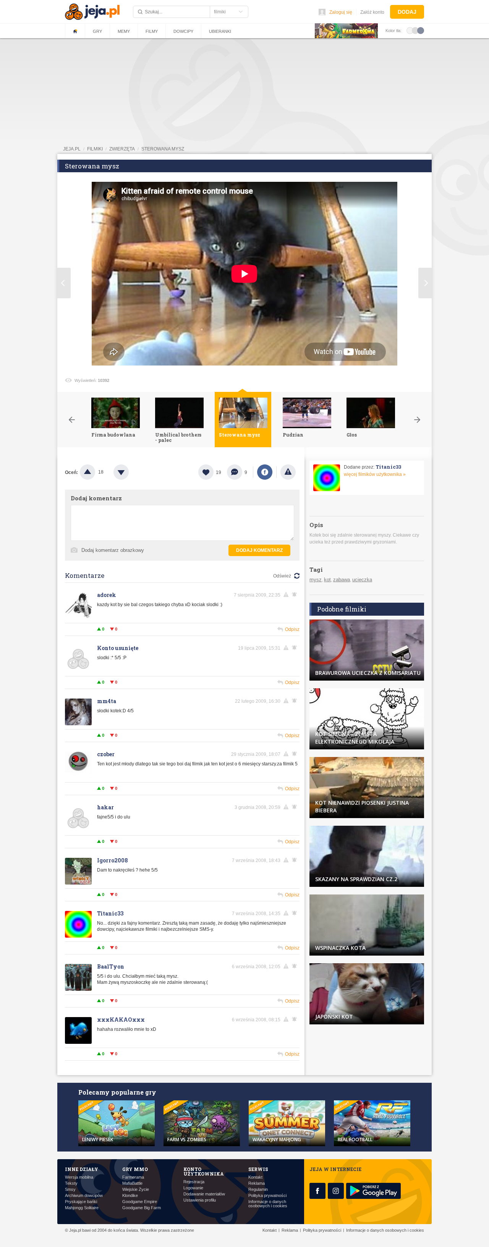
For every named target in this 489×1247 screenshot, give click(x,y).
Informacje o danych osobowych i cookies (267, 1204)
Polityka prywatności (267, 1196)
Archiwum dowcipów (84, 1196)
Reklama (256, 1183)
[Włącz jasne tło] (409, 30)
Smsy (70, 1189)
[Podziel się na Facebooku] (264, 472)
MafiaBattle (132, 1183)
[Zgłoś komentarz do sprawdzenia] (287, 594)
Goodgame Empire (139, 1202)
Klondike (130, 1196)
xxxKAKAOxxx (121, 1019)
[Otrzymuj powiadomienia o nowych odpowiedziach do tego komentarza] (296, 594)
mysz (315, 579)
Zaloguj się (340, 12)
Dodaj (407, 12)
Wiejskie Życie (135, 1189)
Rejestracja (193, 1182)
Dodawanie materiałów (204, 1194)
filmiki (95, 149)
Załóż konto (372, 12)
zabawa (341, 579)
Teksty (71, 1183)
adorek (106, 594)
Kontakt (255, 1177)
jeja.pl (72, 149)
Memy (124, 31)
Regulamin (258, 1189)
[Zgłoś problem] (288, 472)
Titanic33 (110, 913)
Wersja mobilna (79, 1177)
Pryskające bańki (81, 1202)
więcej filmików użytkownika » (375, 474)
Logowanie (193, 1188)
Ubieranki (220, 31)
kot (327, 579)
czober (106, 754)
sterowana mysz (162, 149)
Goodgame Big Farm (141, 1208)
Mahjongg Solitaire (82, 1208)
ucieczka (362, 579)
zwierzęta (122, 149)
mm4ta (106, 701)
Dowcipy (183, 31)
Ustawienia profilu (199, 1200)
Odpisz (292, 629)
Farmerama (133, 1177)
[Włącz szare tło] (415, 30)
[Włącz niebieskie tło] (420, 30)
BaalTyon (110, 966)
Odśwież (282, 576)
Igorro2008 (112, 860)
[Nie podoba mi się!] (130, 472)
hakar (105, 807)
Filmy (152, 31)
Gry (97, 31)
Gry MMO (135, 1169)
